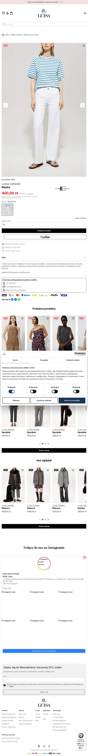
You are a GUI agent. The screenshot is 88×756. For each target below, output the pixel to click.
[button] (44, 257)
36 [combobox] (4, 224)
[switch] (33, 391)
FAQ (44, 719)
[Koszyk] (11, 13)
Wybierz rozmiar (6, 221)
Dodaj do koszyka (44, 231)
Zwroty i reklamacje (8, 727)
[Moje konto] (7, 13)
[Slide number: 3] (45, 443)
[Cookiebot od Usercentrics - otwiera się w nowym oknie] (76, 353)
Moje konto (23, 714)
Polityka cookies (7, 720)
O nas (37, 714)
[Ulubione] (3, 13)
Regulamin (5, 724)
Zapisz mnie (44, 692)
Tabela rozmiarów (80, 218)
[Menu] (84, 733)
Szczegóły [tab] (44, 360)
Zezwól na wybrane (44, 400)
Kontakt (37, 717)
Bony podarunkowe (26, 720)
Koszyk (21, 717)
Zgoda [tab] (15, 360)
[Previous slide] (40, 444)
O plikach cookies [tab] (73, 360)
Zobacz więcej (44, 450)
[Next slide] (48, 444)
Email (5, 676)
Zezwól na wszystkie (72, 400)
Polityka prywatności (9, 717)
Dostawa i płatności (8, 714)
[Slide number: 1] (42, 443)
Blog (37, 720)
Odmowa (16, 400)
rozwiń (11, 686)
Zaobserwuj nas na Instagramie (44, 651)
